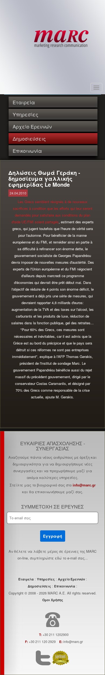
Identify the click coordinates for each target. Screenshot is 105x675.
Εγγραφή (52, 536)
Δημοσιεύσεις (29, 138)
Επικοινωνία (27, 150)
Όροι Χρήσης (52, 599)
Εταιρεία (24, 102)
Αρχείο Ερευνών (32, 126)
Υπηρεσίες (25, 114)
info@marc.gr (84, 485)
